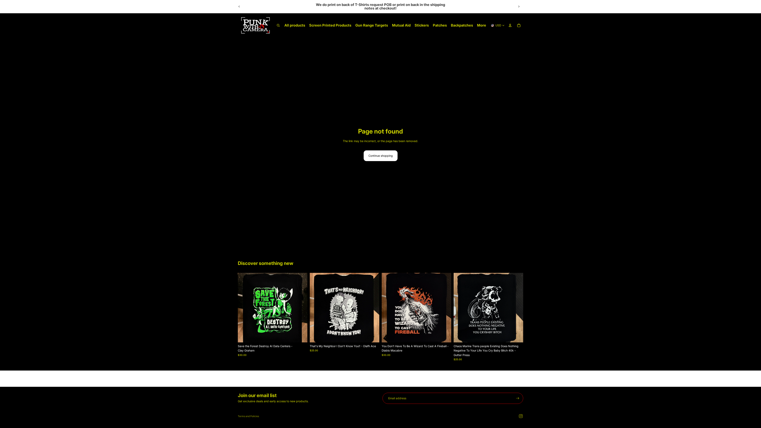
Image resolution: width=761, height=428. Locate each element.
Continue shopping (380, 155)
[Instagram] (520, 416)
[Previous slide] (239, 6)
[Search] (278, 25)
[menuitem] (481, 25)
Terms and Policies (248, 416)
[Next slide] (518, 6)
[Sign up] (517, 398)
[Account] (510, 25)
